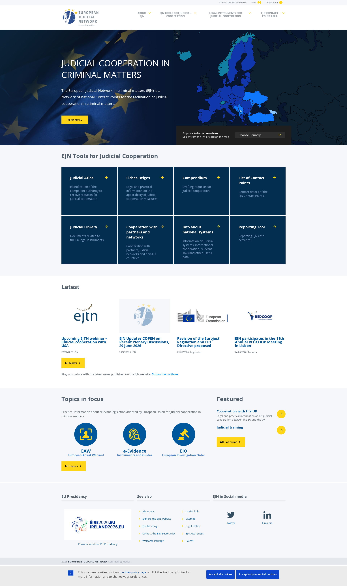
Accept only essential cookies (258, 574)
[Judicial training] (251, 430)
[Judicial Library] (89, 240)
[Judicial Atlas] (89, 191)
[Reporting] (258, 240)
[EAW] (85, 440)
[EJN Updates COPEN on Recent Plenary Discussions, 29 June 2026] (144, 326)
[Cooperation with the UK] (251, 416)
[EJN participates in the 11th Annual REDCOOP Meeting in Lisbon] (260, 326)
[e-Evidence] (134, 440)
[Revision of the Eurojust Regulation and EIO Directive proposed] (202, 326)
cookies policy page (133, 572)
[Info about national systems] (202, 240)
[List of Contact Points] (258, 191)
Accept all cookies (220, 574)
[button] (73, 363)
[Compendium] (202, 191)
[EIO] (183, 440)
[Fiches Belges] (145, 191)
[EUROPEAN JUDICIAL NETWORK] (97, 17)
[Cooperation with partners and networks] (145, 240)
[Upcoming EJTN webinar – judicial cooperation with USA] (86, 326)
